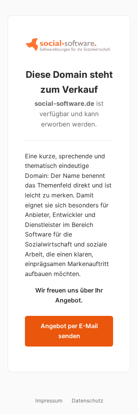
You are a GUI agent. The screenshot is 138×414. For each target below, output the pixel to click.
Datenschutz (87, 401)
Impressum (48, 401)
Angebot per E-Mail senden (69, 331)
